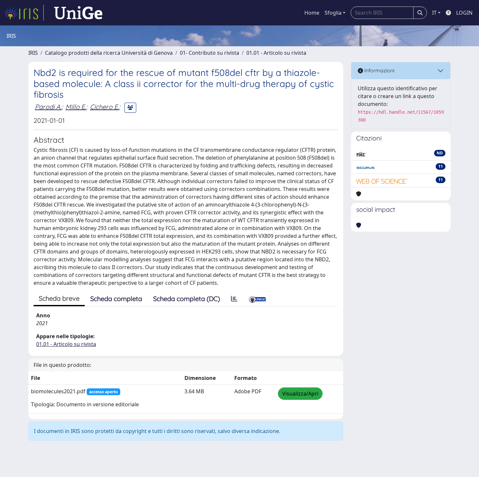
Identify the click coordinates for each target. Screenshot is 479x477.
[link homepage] (24, 13)
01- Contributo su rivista (209, 52)
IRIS (33, 52)
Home (311, 12)
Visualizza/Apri (300, 393)
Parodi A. (48, 107)
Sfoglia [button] (333, 12)
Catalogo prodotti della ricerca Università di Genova (109, 52)
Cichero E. (104, 107)
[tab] (234, 299)
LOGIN (464, 12)
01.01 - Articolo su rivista (276, 52)
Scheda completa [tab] (116, 299)
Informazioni (378, 70)
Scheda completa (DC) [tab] (186, 299)
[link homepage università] (78, 13)
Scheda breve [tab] (59, 298)
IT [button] (434, 12)
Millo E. (75, 107)
